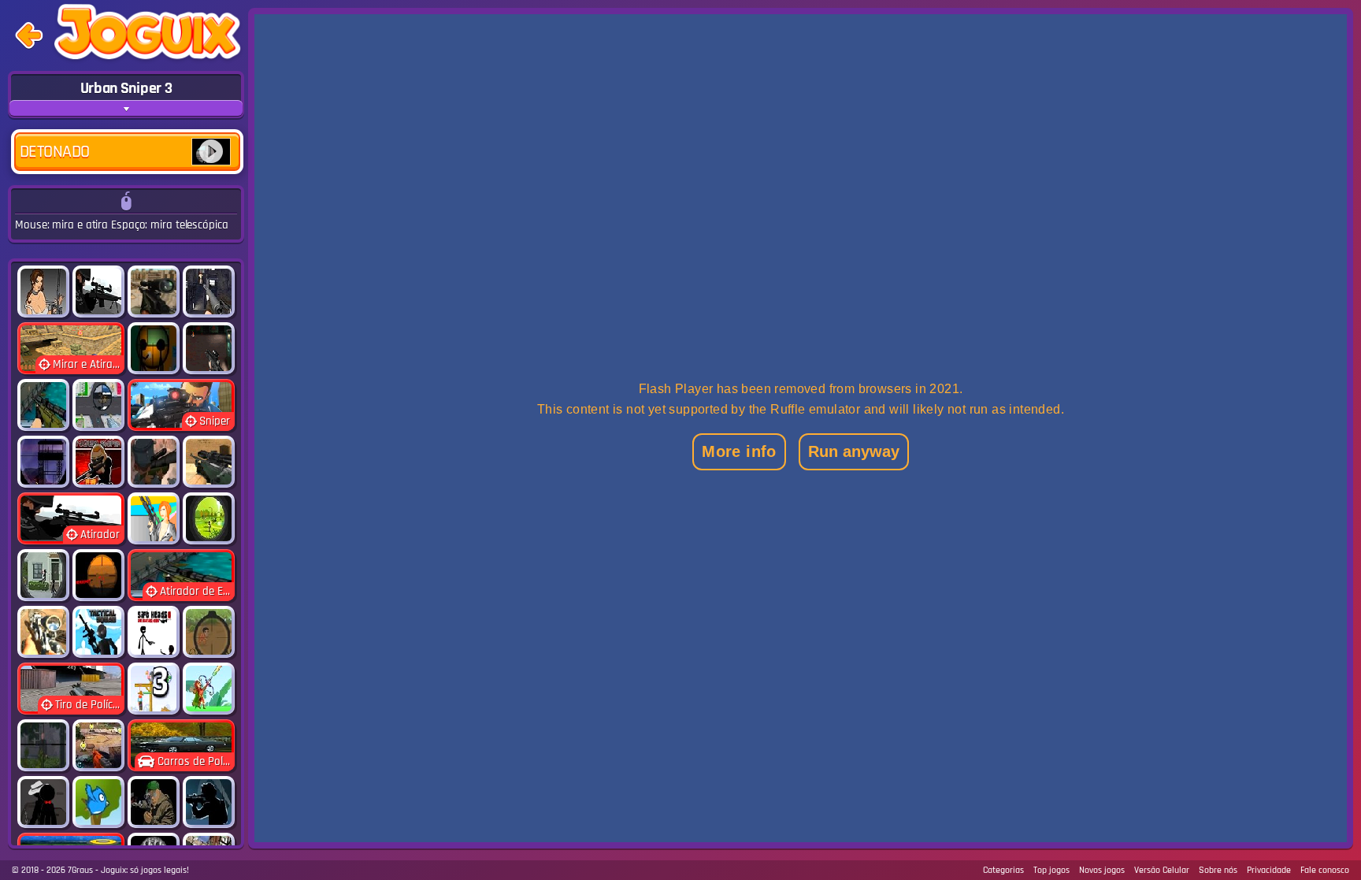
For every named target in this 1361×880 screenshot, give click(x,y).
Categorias (1003, 870)
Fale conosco (1324, 870)
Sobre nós (1218, 870)
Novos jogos (1102, 870)
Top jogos (1051, 870)
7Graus (80, 870)
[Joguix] (147, 35)
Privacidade (1269, 870)
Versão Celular (1161, 870)
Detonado (55, 152)
